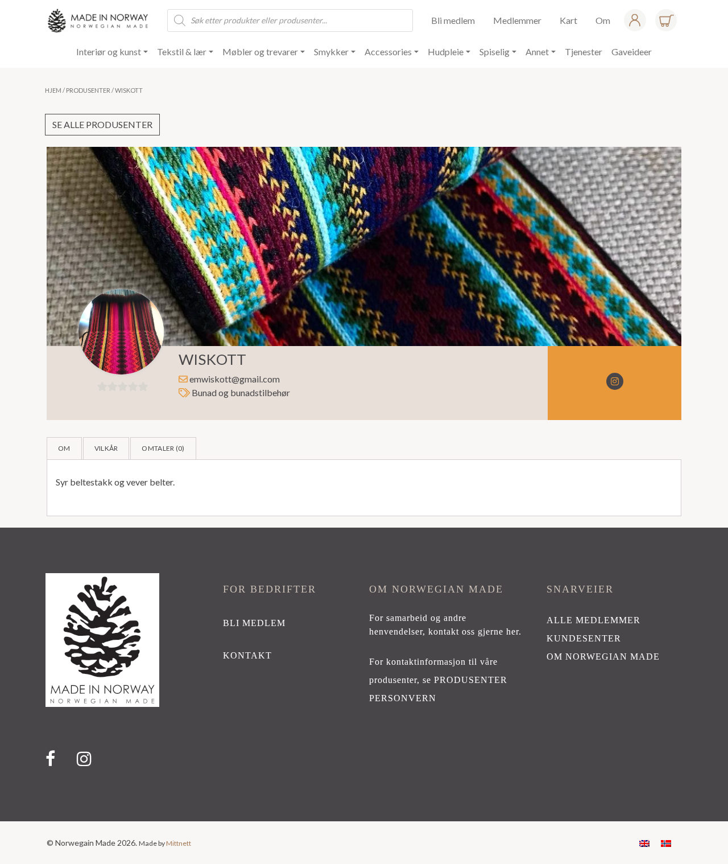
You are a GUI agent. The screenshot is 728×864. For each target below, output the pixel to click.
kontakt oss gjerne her (473, 631)
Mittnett (178, 843)
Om (64, 448)
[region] (364, 674)
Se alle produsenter (102, 124)
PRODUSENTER (470, 680)
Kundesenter (584, 638)
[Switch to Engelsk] (644, 842)
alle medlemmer (593, 620)
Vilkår (106, 448)
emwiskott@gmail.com (234, 378)
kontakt (247, 655)
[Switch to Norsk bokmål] (666, 842)
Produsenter (88, 90)
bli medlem (254, 623)
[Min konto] (634, 20)
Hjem (53, 90)
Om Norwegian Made (603, 656)
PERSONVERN (402, 698)
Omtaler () (163, 448)
